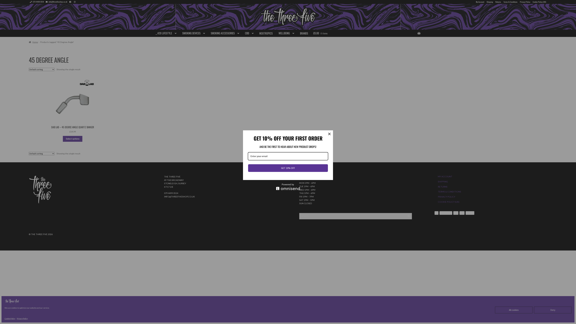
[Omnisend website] (288, 187)
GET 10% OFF (288, 168)
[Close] (329, 134)
